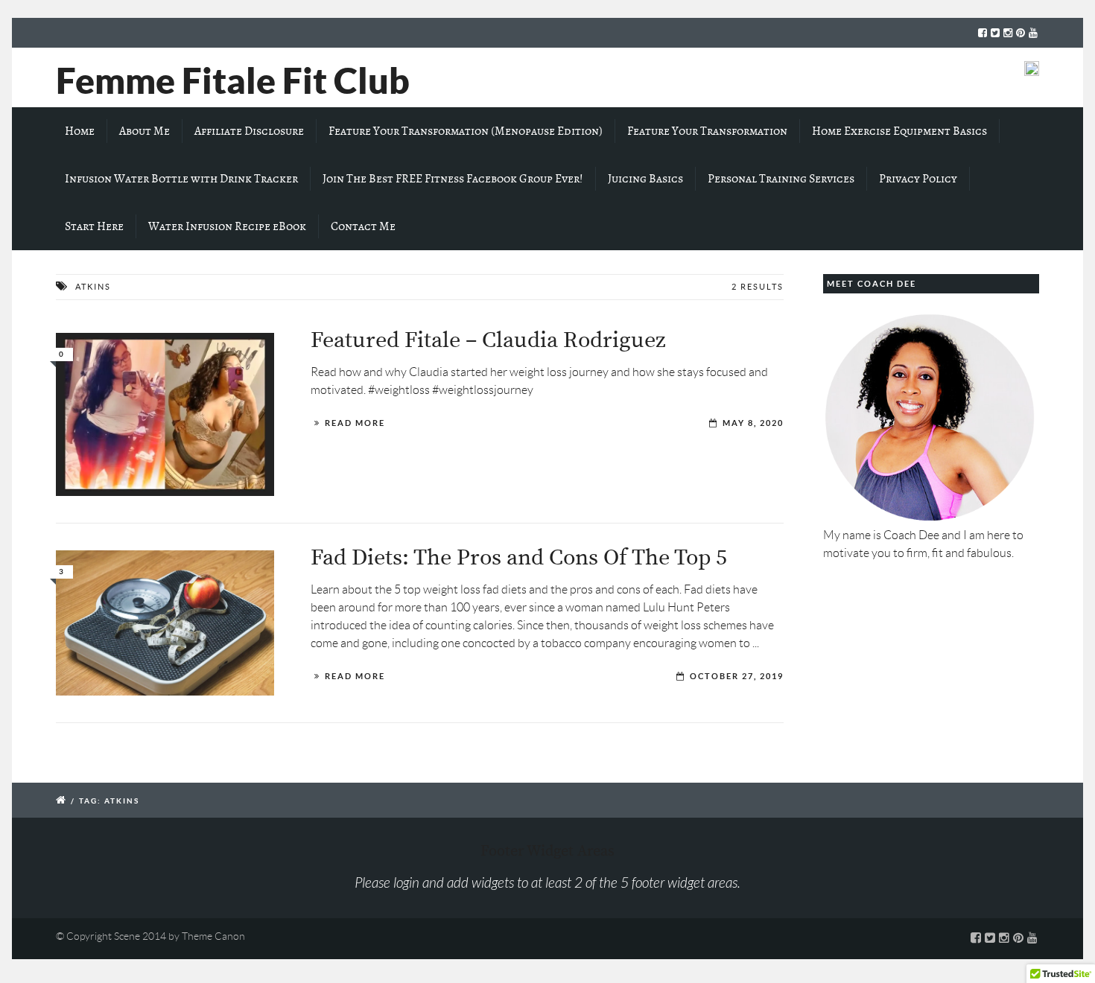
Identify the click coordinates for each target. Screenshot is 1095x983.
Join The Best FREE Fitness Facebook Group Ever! (453, 178)
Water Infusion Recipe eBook (227, 226)
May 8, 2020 (753, 423)
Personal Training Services (781, 178)
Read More (355, 423)
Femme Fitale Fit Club (233, 80)
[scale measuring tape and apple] (165, 623)
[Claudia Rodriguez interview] (165, 414)
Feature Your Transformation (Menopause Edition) (465, 131)
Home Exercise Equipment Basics (899, 131)
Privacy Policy (918, 178)
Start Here (94, 226)
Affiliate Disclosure (249, 131)
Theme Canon (213, 936)
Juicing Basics (645, 178)
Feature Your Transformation (707, 131)
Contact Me (363, 226)
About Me (144, 131)
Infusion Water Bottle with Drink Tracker (181, 178)
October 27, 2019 (737, 676)
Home (80, 131)
